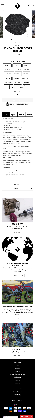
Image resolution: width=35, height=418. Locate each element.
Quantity (17, 91)
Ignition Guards (10, 175)
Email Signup (17, 377)
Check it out (17, 232)
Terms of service (17, 392)
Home (17, 43)
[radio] (7, 65)
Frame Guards (9, 173)
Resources (17, 380)
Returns (17, 188)
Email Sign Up (17, 400)
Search (17, 386)
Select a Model (17, 61)
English (7, 417)
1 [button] (11, 39)
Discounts (17, 371)
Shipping (17, 184)
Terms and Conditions (17, 389)
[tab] (6, 114)
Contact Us (18, 383)
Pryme (17, 45)
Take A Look (18, 355)
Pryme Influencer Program (17, 374)
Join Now (17, 318)
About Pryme (17, 362)
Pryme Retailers (17, 275)
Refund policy (17, 395)
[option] (18, 24)
